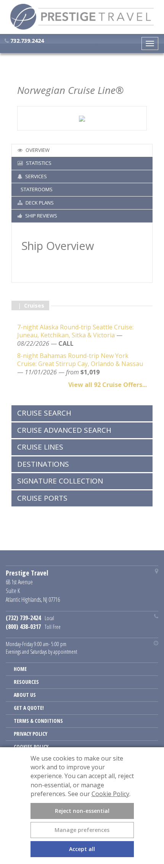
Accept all (82, 849)
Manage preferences (82, 829)
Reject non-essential (82, 810)
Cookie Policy (110, 794)
